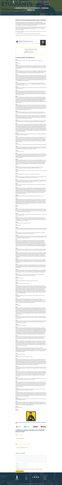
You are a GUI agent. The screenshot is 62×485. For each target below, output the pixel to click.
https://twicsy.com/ (20, 434)
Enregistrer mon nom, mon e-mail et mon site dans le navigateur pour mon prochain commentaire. (29, 469)
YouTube (45, 479)
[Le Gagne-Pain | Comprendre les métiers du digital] (13, 2)
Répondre (18, 449)
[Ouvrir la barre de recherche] (49, 1)
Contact (26, 479)
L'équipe (26, 478)
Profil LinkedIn (36, 51)
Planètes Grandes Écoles (38, 28)
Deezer (45, 478)
